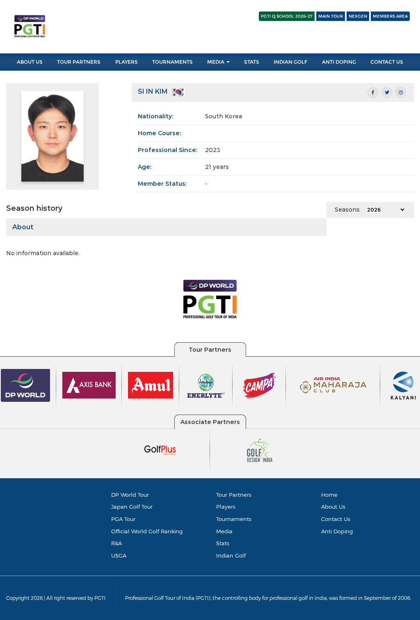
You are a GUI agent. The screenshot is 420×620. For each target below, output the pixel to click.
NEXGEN (358, 16)
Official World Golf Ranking (147, 531)
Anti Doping (339, 62)
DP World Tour (130, 494)
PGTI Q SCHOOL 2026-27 (287, 16)
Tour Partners (78, 62)
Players (126, 62)
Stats (251, 62)
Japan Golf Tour (132, 506)
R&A (116, 543)
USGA (118, 555)
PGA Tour (123, 519)
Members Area (390, 16)
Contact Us (386, 62)
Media (216, 62)
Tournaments (172, 62)
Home (329, 494)
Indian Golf (290, 62)
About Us (30, 62)
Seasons (347, 209)
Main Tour (330, 16)
